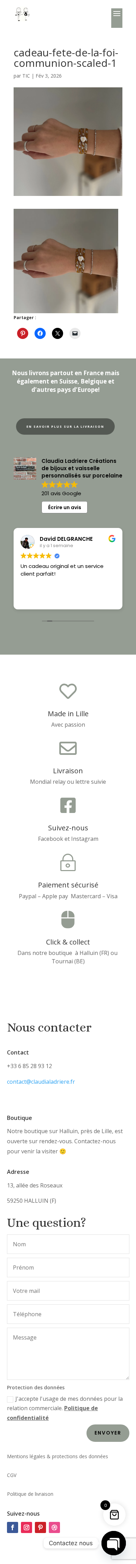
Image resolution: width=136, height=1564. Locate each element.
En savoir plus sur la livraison (65, 426)
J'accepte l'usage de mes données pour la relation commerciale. (65, 1408)
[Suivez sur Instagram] (26, 1527)
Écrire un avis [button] (64, 507)
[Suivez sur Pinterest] (40, 1527)
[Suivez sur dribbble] (54, 1527)
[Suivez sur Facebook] (12, 1527)
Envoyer (108, 1432)
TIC (26, 75)
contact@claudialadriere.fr (41, 1081)
